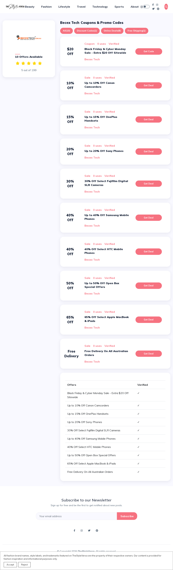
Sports (119, 6)
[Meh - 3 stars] (29, 63)
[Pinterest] (158, 9)
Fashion (46, 6)
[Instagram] (157, 5)
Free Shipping (137, 30)
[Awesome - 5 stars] (17, 63)
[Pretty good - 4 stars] (23, 63)
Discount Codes (87, 30)
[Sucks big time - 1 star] (40, 63)
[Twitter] (153, 9)
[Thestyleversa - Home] (15, 6)
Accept (10, 564)
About (135, 6)
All (66, 30)
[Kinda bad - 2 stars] (34, 63)
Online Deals (112, 30)
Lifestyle (64, 6)
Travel (81, 6)
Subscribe (127, 516)
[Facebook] (153, 5)
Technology (100, 6)
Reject (24, 564)
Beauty (29, 6)
